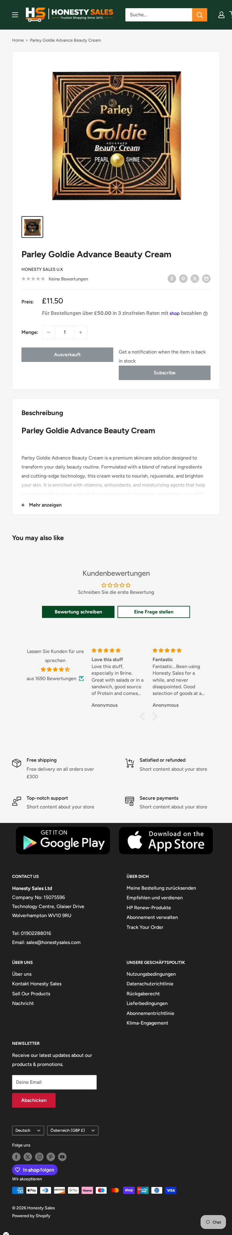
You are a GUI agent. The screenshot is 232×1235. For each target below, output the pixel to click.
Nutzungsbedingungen (151, 974)
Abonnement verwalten (152, 917)
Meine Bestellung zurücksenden (161, 888)
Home (18, 40)
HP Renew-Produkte (149, 907)
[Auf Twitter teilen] (195, 278)
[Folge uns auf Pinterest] (51, 1157)
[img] (55, 669)
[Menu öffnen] (15, 14)
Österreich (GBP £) (67, 1130)
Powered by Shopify (31, 1215)
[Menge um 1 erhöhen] (80, 332)
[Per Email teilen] (206, 278)
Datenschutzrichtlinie (150, 984)
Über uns (21, 974)
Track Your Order (145, 927)
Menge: (29, 332)
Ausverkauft (67, 354)
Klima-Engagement (147, 1023)
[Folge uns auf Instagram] (39, 1157)
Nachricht (23, 1003)
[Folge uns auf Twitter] (28, 1157)
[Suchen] (199, 14)
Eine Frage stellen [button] (153, 612)
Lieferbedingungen (147, 1003)
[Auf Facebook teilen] (172, 278)
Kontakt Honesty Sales (36, 984)
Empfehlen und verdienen (155, 898)
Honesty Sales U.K (42, 269)
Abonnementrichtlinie (150, 1013)
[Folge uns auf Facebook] (16, 1157)
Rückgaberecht (143, 994)
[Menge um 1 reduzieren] (48, 332)
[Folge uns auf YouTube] (62, 1157)
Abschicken (34, 1100)
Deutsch (23, 1130)
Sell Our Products (31, 994)
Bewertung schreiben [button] (78, 612)
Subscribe (165, 373)
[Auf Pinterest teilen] (183, 278)
